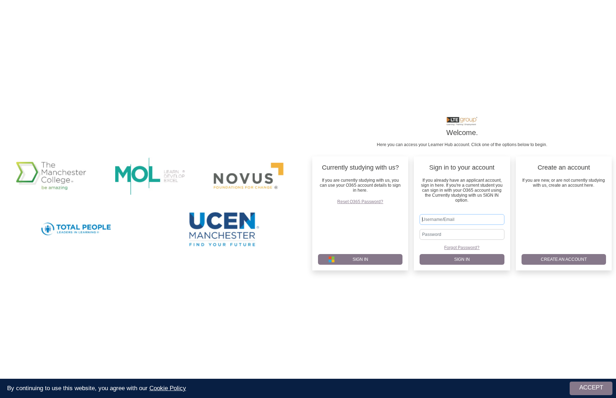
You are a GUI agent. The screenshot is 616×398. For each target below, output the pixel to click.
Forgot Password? (461, 247)
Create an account (564, 259)
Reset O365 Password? (360, 201)
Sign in (462, 259)
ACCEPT (591, 387)
